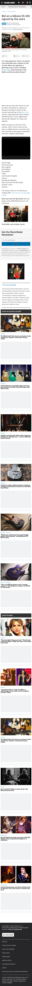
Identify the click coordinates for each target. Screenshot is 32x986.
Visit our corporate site (15, 929)
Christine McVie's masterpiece (17, 7)
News (4, 24)
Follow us (18, 56)
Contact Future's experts (9, 945)
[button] (2, 2)
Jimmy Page (6, 70)
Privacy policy (6, 953)
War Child (25, 112)
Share (6, 56)
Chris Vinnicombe (14, 23)
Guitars (4, 11)
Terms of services (22, 248)
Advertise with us (7, 960)
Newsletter (27, 56)
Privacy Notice (24, 250)
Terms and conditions (8, 949)
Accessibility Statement (8, 964)
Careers (4, 968)
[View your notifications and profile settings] (19, 2)
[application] (16, 147)
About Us (4, 941)
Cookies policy (6, 956)
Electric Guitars (12, 11)
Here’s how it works (17, 29)
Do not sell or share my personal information (15, 971)
